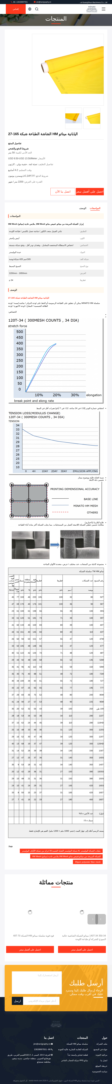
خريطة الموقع (101, 1066)
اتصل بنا (103, 1060)
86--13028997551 (20, 2)
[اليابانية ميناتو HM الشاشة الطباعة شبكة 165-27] (68, 70)
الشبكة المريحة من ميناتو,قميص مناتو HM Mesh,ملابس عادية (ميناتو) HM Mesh (66, 856)
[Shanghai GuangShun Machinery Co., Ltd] (92, 9)
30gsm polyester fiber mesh (88, 862)
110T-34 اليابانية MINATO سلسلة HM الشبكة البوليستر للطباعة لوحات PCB (32, 937)
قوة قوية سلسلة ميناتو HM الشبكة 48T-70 (85, 935)
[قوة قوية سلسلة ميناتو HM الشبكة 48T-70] (82, 912)
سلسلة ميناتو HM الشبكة (77, 1044)
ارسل (17, 1000)
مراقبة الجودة (101, 1055)
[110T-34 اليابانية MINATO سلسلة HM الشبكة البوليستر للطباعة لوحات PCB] (30, 912)
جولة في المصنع (100, 1049)
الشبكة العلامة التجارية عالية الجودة (73, 1049)
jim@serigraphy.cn (43, 2)
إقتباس (16, 9)
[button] (100, 919)
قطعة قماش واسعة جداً (78, 1055)
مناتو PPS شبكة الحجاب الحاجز (74, 1060)
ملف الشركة (101, 1044)
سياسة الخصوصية (99, 1071)
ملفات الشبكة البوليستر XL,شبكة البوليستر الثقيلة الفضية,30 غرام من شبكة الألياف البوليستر (61, 851)
